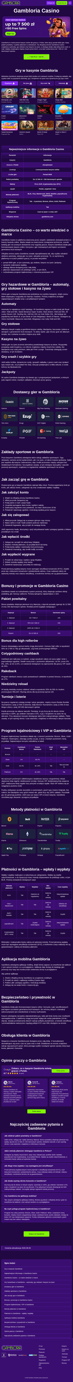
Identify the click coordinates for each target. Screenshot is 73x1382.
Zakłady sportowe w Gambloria (15, 1291)
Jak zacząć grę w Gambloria (14, 1295)
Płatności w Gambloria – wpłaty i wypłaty (18, 1313)
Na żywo (26, 83)
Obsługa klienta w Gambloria (14, 1327)
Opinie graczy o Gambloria (13, 1331)
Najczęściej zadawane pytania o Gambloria (19, 1336)
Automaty (62, 83)
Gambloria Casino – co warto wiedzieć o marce (21, 1278)
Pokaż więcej (36, 1111)
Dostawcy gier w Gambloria (14, 1287)
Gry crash (44, 83)
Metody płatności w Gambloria (15, 1309)
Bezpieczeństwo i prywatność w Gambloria (19, 1322)
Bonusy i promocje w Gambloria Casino (18, 1300)
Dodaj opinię (61, 1071)
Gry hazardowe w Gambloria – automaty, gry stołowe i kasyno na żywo (29, 1282)
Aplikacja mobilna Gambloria (14, 1318)
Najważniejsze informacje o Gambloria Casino (20, 1273)
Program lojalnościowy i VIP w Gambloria (19, 1304)
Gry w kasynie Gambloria (13, 1269)
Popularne (8, 83)
